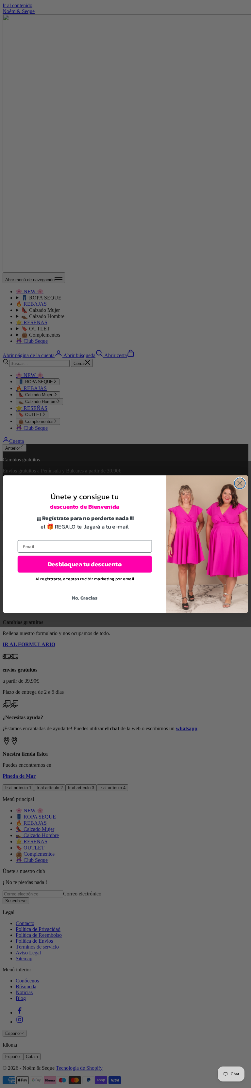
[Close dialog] (239, 483)
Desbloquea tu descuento (85, 564)
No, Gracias (85, 597)
